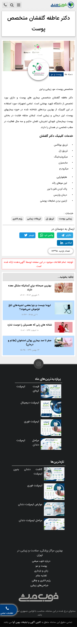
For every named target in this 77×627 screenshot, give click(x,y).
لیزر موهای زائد (59, 183)
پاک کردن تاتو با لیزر (57, 189)
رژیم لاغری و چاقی (41, 580)
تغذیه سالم (41, 576)
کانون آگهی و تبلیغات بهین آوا (27, 622)
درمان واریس (60, 195)
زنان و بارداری (41, 571)
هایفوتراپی (62, 177)
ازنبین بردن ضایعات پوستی (53, 201)
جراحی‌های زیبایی (39, 585)
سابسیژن (63, 163)
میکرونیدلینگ (61, 157)
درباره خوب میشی (41, 561)
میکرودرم (63, 169)
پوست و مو (56, 74)
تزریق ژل (63, 151)
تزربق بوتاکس (61, 145)
